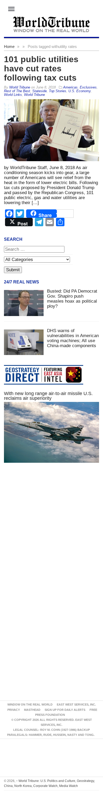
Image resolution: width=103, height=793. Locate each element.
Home (9, 46)
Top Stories (57, 91)
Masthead (32, 709)
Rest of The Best (17, 91)
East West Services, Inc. (76, 704)
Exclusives (88, 87)
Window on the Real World (30, 704)
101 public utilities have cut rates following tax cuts (41, 68)
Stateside (39, 91)
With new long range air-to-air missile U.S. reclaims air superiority (48, 396)
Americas (70, 87)
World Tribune (34, 95)
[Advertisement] (51, 530)
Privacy (13, 709)
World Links (13, 95)
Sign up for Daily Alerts (65, 709)
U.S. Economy (79, 91)
